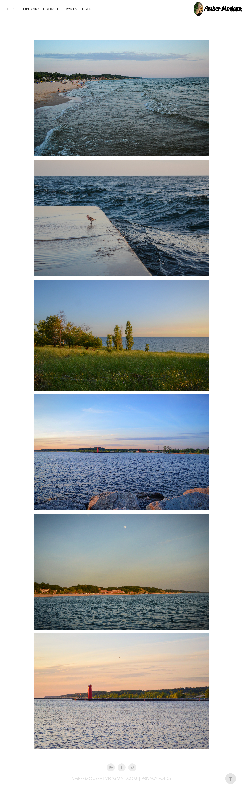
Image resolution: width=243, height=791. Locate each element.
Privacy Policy (157, 778)
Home (12, 9)
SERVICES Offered (77, 9)
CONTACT (50, 9)
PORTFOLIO (30, 9)
